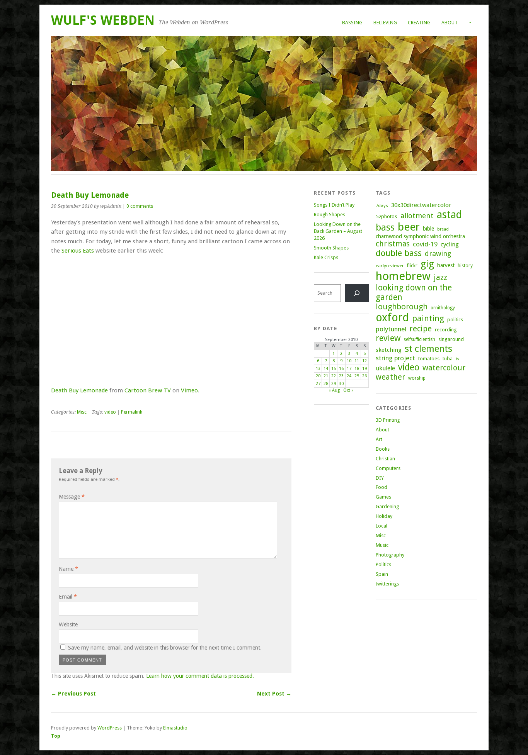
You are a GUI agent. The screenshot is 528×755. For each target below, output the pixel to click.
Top (55, 736)
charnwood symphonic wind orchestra (420, 236)
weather (390, 377)
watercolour (443, 367)
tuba (448, 358)
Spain (382, 574)
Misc (82, 412)
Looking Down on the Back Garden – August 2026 (338, 231)
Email (68, 597)
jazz (440, 277)
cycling (450, 244)
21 (326, 375)
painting (428, 318)
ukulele (385, 368)
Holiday (384, 516)
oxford (392, 317)
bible (428, 229)
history (465, 265)
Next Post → (274, 694)
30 (341, 383)
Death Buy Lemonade (79, 390)
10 (349, 360)
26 (364, 375)
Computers (388, 468)
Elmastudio (175, 728)
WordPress (109, 728)
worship (417, 378)
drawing (438, 253)
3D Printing (388, 420)
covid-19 (425, 244)
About (449, 22)
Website (68, 624)
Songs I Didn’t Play (334, 205)
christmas (393, 243)
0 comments (139, 206)
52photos (386, 216)
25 (356, 375)
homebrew (403, 276)
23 (341, 375)
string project (395, 358)
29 (333, 383)
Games (383, 497)
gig (427, 264)
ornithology (443, 307)
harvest (446, 265)
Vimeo (189, 390)
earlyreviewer (390, 265)
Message (72, 497)
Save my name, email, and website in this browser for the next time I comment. (165, 648)
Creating (419, 22)
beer (409, 227)
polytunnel (391, 329)
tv (457, 358)
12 (364, 360)
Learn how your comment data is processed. (200, 676)
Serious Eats (77, 250)
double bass (399, 253)
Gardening (387, 506)
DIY (380, 478)
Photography (390, 555)
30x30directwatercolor (421, 205)
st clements (428, 348)
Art (379, 439)
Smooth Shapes (331, 248)
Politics (383, 564)
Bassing (352, 22)
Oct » (348, 390)
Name (68, 569)
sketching (389, 349)
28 (326, 383)
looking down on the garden (414, 292)
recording (445, 330)
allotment (417, 215)
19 (364, 368)
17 (349, 368)
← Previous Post (73, 694)
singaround (451, 339)
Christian (385, 458)
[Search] (357, 293)
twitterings (387, 584)
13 (318, 368)
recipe (420, 328)
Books (383, 449)
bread (443, 229)
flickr (412, 265)
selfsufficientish (419, 339)
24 (349, 375)
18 (356, 368)
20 (318, 375)
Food (381, 487)
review (388, 338)
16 (341, 368)
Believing (385, 22)
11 (356, 360)
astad (449, 215)
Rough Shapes (329, 214)
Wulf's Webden (103, 20)
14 (326, 368)
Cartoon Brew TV (147, 390)
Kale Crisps (326, 257)
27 (318, 383)
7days (382, 205)
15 (333, 368)
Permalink (131, 412)
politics (455, 319)
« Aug (334, 390)
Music (382, 545)
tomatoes (428, 358)
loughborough (402, 306)
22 (333, 375)
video (110, 412)
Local (381, 526)
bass (385, 227)
